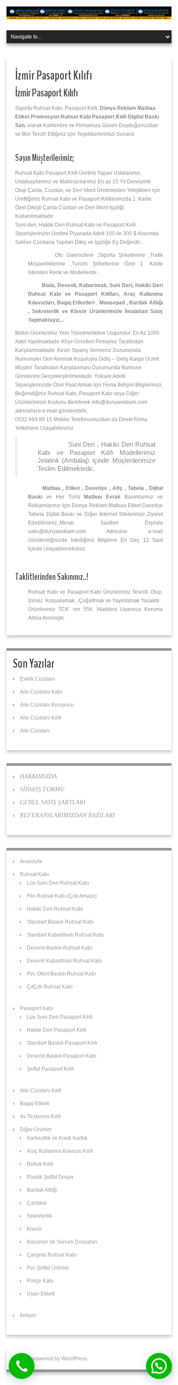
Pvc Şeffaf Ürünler (48, 1268)
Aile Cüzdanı (35, 731)
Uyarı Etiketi (41, 1294)
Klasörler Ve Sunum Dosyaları (62, 1242)
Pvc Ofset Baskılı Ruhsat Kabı (61, 974)
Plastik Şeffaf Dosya (50, 1177)
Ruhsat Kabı (34, 874)
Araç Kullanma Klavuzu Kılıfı (60, 1151)
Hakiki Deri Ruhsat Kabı (55, 909)
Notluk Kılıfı (40, 1164)
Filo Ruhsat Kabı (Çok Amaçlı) (62, 896)
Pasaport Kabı (36, 1008)
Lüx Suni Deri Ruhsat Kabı (58, 883)
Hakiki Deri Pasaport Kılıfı (56, 1030)
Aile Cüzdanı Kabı (41, 692)
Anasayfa (31, 861)
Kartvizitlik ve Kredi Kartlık (57, 1138)
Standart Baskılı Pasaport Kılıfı (62, 1043)
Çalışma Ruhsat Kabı (51, 1255)
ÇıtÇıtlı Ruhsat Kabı (50, 987)
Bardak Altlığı (42, 1190)
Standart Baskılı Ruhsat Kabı (60, 922)
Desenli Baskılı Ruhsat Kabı (59, 948)
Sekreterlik (39, 1216)
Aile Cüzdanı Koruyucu (47, 705)
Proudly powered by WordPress (50, 1359)
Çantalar (37, 1203)
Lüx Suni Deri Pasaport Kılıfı (59, 1017)
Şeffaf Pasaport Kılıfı (50, 1069)
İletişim (28, 1315)
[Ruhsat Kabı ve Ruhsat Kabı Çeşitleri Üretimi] (89, 13)
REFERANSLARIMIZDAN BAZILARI (67, 815)
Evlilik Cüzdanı (37, 679)
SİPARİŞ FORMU (42, 789)
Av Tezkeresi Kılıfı (40, 1116)
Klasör (34, 1229)
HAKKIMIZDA (38, 776)
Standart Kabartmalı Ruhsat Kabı (65, 935)
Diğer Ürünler (36, 1129)
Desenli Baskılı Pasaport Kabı (61, 1056)
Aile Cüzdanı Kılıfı (40, 718)
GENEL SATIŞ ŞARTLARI (53, 802)
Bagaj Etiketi (34, 1103)
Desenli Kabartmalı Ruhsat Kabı (64, 961)
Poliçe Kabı (40, 1281)
